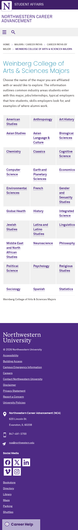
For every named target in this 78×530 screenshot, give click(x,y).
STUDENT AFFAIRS (29, 4)
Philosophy (67, 243)
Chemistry (13, 151)
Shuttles (8, 512)
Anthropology (42, 119)
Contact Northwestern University (22, 379)
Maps (6, 500)
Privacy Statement (14, 391)
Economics (67, 169)
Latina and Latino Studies (40, 229)
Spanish (39, 289)
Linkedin (26, 462)
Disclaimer (9, 385)
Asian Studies (16, 133)
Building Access (12, 361)
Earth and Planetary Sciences (40, 174)
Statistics (66, 289)
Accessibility (10, 355)
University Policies (14, 402)
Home (6, 45)
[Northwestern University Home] (7, 6)
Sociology (13, 289)
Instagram (17, 472)
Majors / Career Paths (28, 45)
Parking (7, 506)
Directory (8, 488)
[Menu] (4, 32)
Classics (39, 151)
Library (7, 494)
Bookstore (9, 482)
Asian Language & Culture (41, 138)
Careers (7, 373)
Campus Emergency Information (22, 367)
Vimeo (8, 472)
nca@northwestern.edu (21, 443)
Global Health (16, 211)
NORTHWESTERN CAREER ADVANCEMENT (27, 19)
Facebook (8, 462)
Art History (66, 119)
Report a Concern (13, 397)
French (38, 188)
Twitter (17, 462)
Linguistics (67, 224)
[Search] (13, 32)
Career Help (22, 524)
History (38, 211)
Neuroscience (43, 243)
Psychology (41, 266)
